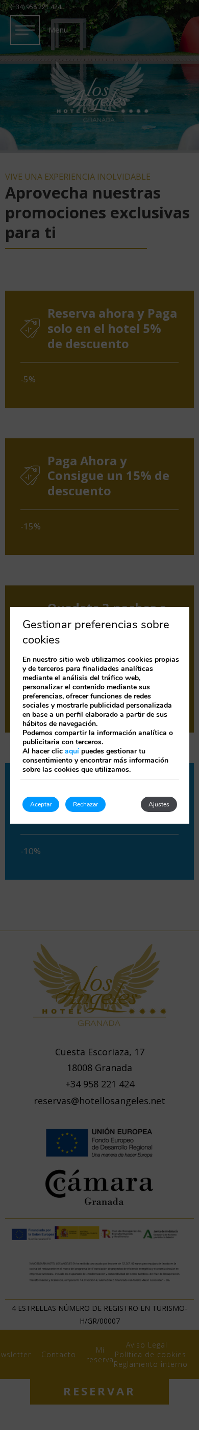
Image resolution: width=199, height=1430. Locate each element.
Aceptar (41, 804)
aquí (72, 751)
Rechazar (85, 804)
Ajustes (158, 804)
